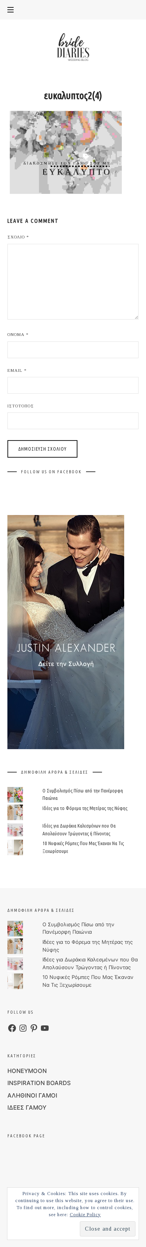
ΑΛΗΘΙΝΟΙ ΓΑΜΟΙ (32, 1095)
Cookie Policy (85, 1214)
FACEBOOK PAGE (26, 1135)
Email (17, 370)
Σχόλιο (18, 236)
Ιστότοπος (20, 405)
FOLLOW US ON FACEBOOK (51, 471)
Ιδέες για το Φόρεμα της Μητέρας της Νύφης (84, 808)
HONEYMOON (27, 1071)
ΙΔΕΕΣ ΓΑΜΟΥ (26, 1107)
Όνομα (18, 334)
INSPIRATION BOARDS (39, 1083)
